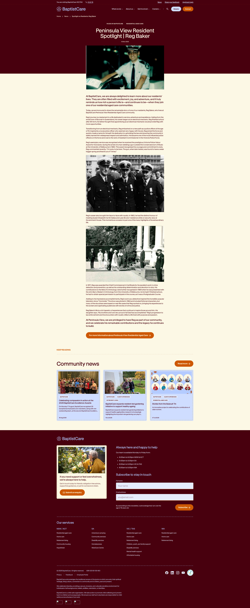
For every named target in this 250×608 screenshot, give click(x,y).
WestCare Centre (98, 548)
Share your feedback (172, 2)
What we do (116, 9)
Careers (155, 9)
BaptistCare (64, 397)
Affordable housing (133, 555)
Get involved (143, 9)
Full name (119, 481)
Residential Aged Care (134, 23)
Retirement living (62, 540)
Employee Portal (82, 575)
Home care (60, 537)
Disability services (98, 540)
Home (59, 16)
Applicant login (188, 2)
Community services (99, 537)
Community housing (64, 544)
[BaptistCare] (71, 9)
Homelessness (97, 544)
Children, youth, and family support (139, 544)
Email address (121, 492)
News (160, 2)
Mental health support (134, 551)
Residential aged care (64, 533)
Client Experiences (123, 397)
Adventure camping (98, 533)
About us (129, 9)
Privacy (59, 575)
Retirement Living (112, 400)
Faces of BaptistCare (115, 23)
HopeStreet (61, 548)
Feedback (69, 575)
